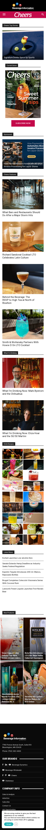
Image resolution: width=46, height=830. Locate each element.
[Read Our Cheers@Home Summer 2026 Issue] (23, 94)
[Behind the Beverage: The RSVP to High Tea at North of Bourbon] (23, 279)
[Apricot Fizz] (33, 486)
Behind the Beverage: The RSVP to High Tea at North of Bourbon (18, 300)
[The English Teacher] (12, 486)
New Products (9, 613)
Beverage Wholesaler (13, 770)
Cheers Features (10, 174)
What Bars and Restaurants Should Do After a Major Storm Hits (21, 214)
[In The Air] (12, 497)
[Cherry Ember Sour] (33, 475)
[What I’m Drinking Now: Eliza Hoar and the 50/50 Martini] (23, 415)
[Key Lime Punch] (33, 497)
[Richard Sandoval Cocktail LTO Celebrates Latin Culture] (23, 237)
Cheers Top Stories (11, 25)
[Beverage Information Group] (23, 6)
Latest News (8, 552)
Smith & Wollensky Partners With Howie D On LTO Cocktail (20, 344)
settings (31, 820)
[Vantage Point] (33, 465)
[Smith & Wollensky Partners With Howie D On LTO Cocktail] (23, 324)
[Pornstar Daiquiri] (33, 540)
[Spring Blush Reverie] (33, 518)
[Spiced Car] (12, 540)
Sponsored (8, 134)
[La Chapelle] (12, 454)
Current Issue (12, 65)
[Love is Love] (33, 507)
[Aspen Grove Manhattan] (12, 507)
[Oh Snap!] (33, 529)
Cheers (14, 775)
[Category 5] (12, 465)
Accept (8, 824)
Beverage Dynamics (19, 765)
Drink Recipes (9, 444)
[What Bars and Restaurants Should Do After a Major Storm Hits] (23, 194)
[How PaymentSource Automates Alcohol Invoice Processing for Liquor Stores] (23, 154)
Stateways (9, 781)
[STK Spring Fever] (12, 529)
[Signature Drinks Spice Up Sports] (23, 45)
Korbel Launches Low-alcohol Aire (17, 558)
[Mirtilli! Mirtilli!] (33, 454)
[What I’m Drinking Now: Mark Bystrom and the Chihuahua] (23, 373)
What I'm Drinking (10, 353)
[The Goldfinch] (12, 518)
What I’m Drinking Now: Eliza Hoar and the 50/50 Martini (21, 435)
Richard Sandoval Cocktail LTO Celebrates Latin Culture (19, 256)
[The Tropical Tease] (12, 475)
